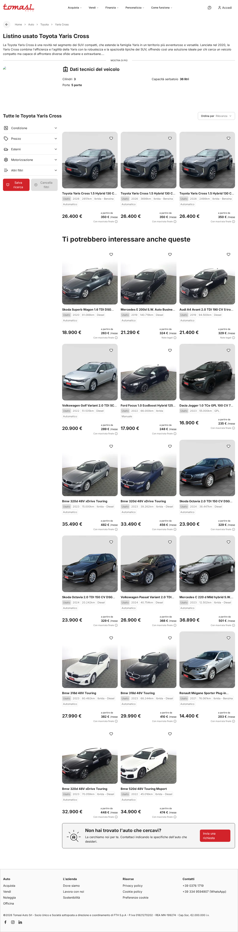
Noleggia (9, 897)
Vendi (92, 7)
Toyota (44, 24)
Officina (8, 903)
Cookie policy (132, 891)
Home (18, 24)
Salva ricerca (18, 185)
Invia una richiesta (209, 836)
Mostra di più (119, 60)
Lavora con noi (73, 891)
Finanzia (110, 7)
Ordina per (207, 115)
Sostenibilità (71, 897)
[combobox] (216, 116)
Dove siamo (71, 885)
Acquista (73, 7)
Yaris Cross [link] (62, 24)
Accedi (227, 7)
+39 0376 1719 (193, 885)
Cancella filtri (46, 185)
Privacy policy (133, 885)
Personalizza (133, 7)
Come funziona (160, 7)
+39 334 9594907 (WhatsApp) (204, 891)
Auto (31, 24)
